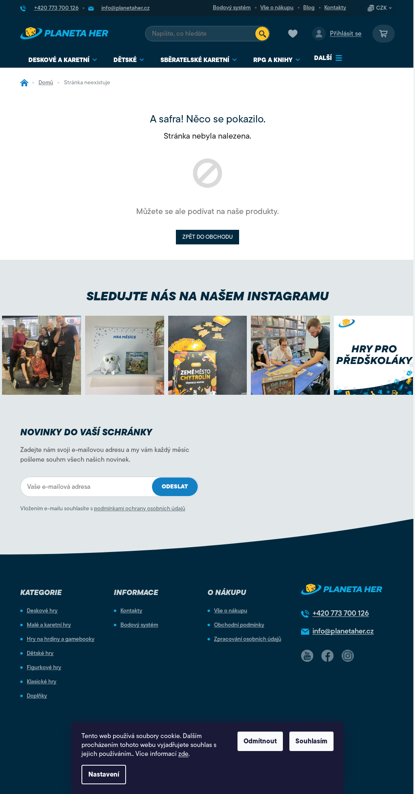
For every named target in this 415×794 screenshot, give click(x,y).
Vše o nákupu (276, 7)
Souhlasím (311, 741)
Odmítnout (260, 741)
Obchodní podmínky (239, 625)
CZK (381, 8)
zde (183, 754)
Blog (308, 7)
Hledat (262, 34)
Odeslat (175, 486)
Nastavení (103, 774)
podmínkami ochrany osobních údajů (139, 508)
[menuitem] (62, 60)
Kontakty (335, 7)
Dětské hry (40, 653)
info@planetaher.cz (343, 631)
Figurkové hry (44, 667)
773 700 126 (340, 613)
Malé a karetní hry (49, 625)
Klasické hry (41, 681)
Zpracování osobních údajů (247, 639)
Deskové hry (42, 610)
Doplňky (37, 695)
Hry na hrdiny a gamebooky (60, 639)
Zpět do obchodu (207, 237)
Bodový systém (231, 7)
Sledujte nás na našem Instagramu (207, 296)
